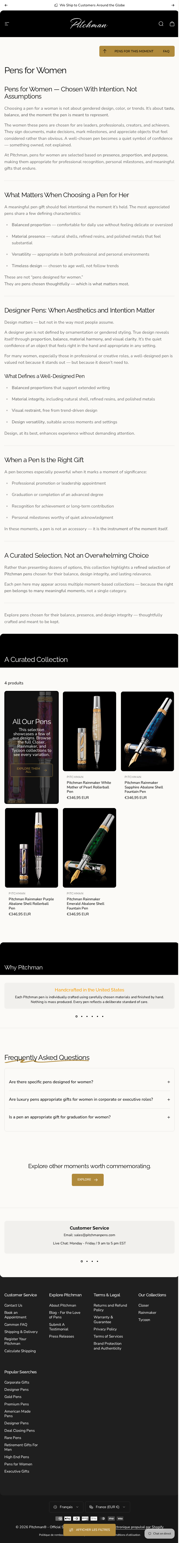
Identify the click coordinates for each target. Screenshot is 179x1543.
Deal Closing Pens (19, 1438)
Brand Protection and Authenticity (106, 1349)
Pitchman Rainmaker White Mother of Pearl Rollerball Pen (89, 787)
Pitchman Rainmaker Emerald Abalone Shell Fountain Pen (85, 904)
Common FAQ (15, 1328)
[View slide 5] (97, 1016)
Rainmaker (145, 1316)
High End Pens (16, 1465)
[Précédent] (6, 5)
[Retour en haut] (104, 51)
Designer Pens (16, 1397)
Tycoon (142, 1323)
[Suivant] (173, 5)
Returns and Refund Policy (103, 1311)
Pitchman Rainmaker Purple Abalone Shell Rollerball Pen (31, 904)
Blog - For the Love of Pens (63, 1318)
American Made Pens (17, 1421)
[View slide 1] (76, 1016)
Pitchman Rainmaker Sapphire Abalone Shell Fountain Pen (144, 787)
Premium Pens (16, 1412)
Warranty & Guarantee (102, 1323)
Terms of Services (106, 1339)
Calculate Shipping (20, 1359)
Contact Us (13, 1308)
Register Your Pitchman (15, 1349)
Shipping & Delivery (13, 1337)
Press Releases (60, 1339)
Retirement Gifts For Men (18, 1455)
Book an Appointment (15, 1318)
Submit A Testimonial (57, 1330)
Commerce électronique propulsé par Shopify (126, 1535)
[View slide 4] (92, 1016)
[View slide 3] (87, 1016)
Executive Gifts (16, 1479)
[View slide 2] (81, 1016)
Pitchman (75, 777)
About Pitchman (61, 1308)
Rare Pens (12, 1445)
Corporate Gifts (16, 1390)
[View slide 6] (102, 1016)
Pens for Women (18, 1472)
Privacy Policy (103, 1332)
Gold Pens (12, 1405)
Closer (141, 1308)
